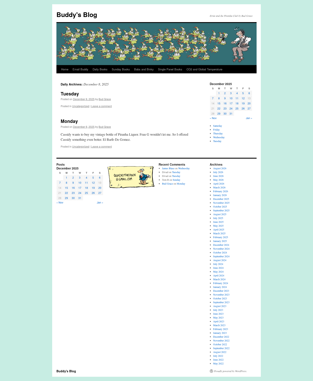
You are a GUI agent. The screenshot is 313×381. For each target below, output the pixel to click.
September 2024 (221, 256)
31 (231, 113)
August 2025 (219, 214)
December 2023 (221, 290)
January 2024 (220, 287)
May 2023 (218, 317)
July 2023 (218, 309)
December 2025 (221, 198)
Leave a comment (101, 106)
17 (231, 103)
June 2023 (218, 313)
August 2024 (219, 260)
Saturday (217, 125)
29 (218, 113)
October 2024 (220, 252)
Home (64, 69)
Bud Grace (105, 99)
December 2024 (221, 244)
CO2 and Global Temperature (204, 69)
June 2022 (218, 359)
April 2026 (218, 183)
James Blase (168, 168)
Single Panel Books (170, 69)
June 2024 (218, 267)
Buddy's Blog (76, 14)
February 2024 (220, 283)
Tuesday (70, 93)
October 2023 (220, 298)
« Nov (213, 118)
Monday (69, 121)
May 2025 (218, 225)
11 (236, 98)
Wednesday (219, 137)
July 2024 (218, 264)
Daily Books (100, 69)
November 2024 (221, 248)
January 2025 (220, 241)
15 (218, 103)
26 (243, 108)
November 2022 (221, 340)
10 (231, 98)
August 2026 (219, 168)
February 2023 (220, 329)
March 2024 (219, 279)
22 (218, 108)
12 (243, 98)
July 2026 (218, 172)
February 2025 (220, 237)
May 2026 (218, 179)
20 (249, 103)
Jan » (249, 118)
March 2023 (219, 325)
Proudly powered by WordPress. (230, 371)
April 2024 (218, 275)
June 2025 (218, 221)
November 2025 (221, 202)
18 (236, 103)
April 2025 (218, 229)
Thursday (218, 133)
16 (225, 103)
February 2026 (220, 191)
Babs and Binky (144, 69)
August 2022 (219, 352)
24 (231, 108)
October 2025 (220, 206)
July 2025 (218, 218)
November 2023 (221, 294)
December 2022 (221, 336)
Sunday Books (121, 69)
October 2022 (220, 344)
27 (249, 108)
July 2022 (218, 355)
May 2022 (218, 363)
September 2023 (221, 302)
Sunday (176, 179)
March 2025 (219, 233)
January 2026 (220, 195)
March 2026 (219, 187)
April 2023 (218, 321)
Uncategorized (80, 106)
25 (236, 108)
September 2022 (221, 348)
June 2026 (218, 176)
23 (225, 108)
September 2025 (221, 210)
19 (243, 103)
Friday (216, 129)
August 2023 (219, 306)
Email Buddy (80, 69)
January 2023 (220, 332)
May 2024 (218, 271)
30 (225, 113)
